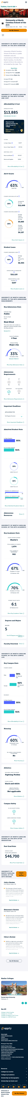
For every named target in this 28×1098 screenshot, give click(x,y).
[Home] (4, 2)
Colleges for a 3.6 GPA (6, 1013)
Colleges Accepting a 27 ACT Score (9, 1015)
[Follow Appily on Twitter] (8, 1087)
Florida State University (8, 997)
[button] (3, 35)
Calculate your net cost (9, 116)
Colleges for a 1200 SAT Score (8, 1017)
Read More (14, 68)
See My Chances (14, 30)
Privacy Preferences (6, 1058)
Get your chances (13, 358)
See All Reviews (14, 961)
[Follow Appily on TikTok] (19, 1087)
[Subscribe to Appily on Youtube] (24, 1087)
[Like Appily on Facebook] (14, 1087)
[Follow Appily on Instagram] (3, 1087)
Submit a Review (21, 874)
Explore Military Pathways (10, 130)
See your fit (7, 331)
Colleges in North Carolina (7, 1012)
